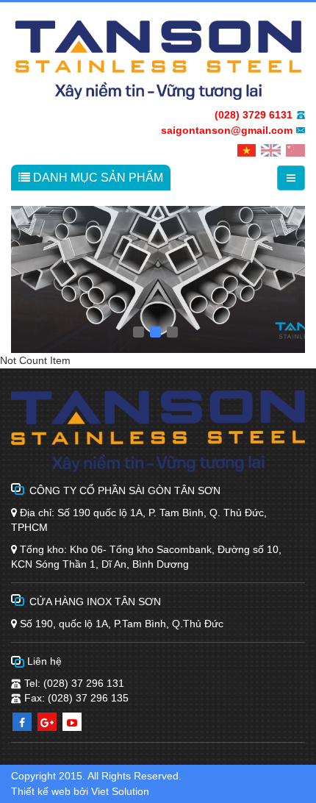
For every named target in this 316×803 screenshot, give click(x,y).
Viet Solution (120, 791)
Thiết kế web (41, 791)
